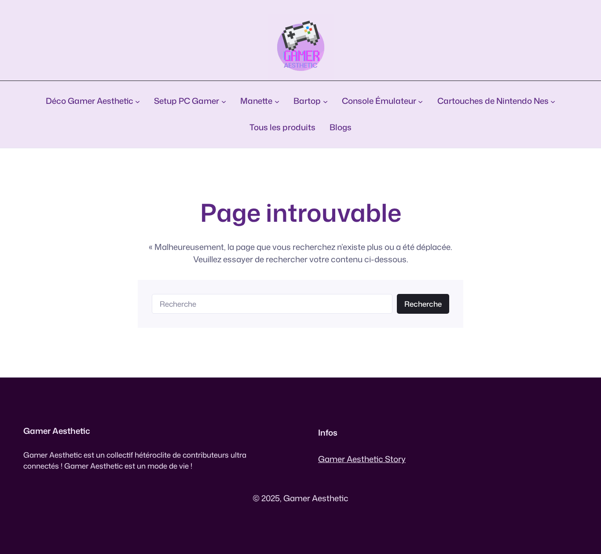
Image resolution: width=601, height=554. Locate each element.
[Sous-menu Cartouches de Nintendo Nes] (552, 101)
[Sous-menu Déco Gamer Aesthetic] (137, 101)
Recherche (423, 304)
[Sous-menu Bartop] (325, 101)
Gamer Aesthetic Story (362, 459)
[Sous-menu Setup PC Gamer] (223, 101)
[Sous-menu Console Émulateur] (420, 101)
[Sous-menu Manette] (277, 101)
